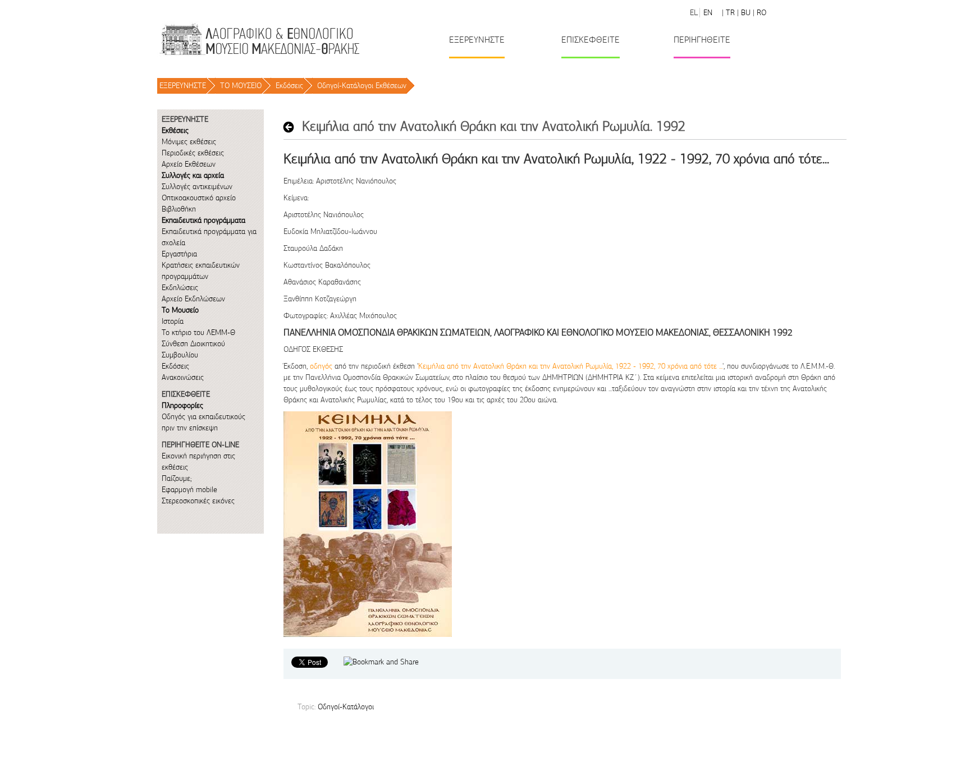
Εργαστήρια (179, 254)
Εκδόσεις (289, 85)
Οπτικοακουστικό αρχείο (199, 198)
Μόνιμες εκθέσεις (189, 141)
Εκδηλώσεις (180, 287)
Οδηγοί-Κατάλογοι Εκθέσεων (361, 85)
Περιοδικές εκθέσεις (193, 153)
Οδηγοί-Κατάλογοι (346, 707)
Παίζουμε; (176, 478)
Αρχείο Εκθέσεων (189, 164)
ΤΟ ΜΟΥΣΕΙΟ (241, 85)
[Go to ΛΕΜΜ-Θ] (258, 39)
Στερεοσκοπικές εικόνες (198, 501)
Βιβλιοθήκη (179, 209)
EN (707, 12)
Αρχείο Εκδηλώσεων (193, 299)
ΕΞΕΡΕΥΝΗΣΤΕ (182, 85)
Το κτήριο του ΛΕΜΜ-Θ (198, 332)
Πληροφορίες (182, 405)
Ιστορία (173, 321)
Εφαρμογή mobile (189, 489)
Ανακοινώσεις (183, 377)
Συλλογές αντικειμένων (197, 186)
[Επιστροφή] (291, 127)
